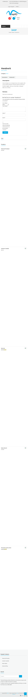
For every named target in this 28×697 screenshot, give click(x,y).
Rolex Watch (4, 663)
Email (3, 117)
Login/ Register (11, 6)
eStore (17, 693)
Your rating (4, 103)
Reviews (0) (12, 77)
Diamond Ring (5, 666)
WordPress (13, 694)
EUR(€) (17, 6)
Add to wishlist (4, 70)
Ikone (13, 32)
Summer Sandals (5, 660)
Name (3, 113)
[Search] (20, 676)
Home (10, 32)
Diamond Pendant (5, 658)
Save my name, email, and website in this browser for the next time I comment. (6, 126)
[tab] (5, 77)
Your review (5, 106)
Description (4, 77)
